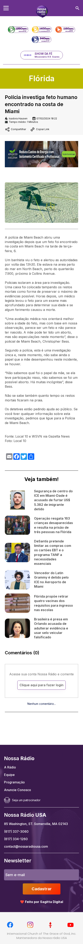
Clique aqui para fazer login (41, 685)
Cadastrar (42, 888)
